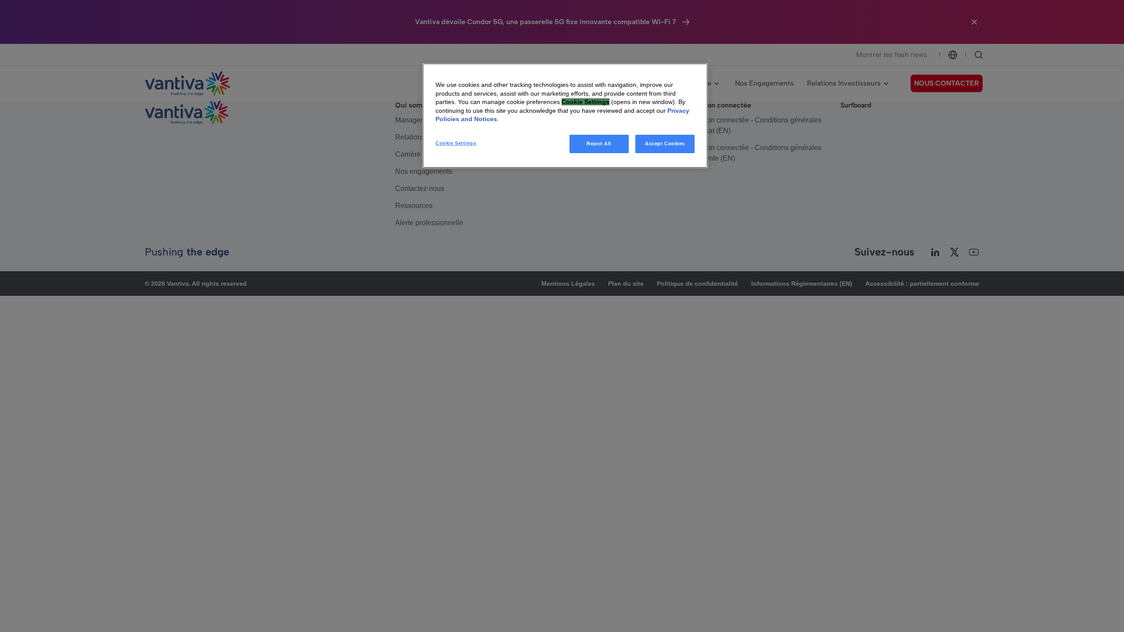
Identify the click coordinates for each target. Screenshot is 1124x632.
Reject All (599, 143)
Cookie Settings (456, 143)
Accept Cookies (665, 143)
